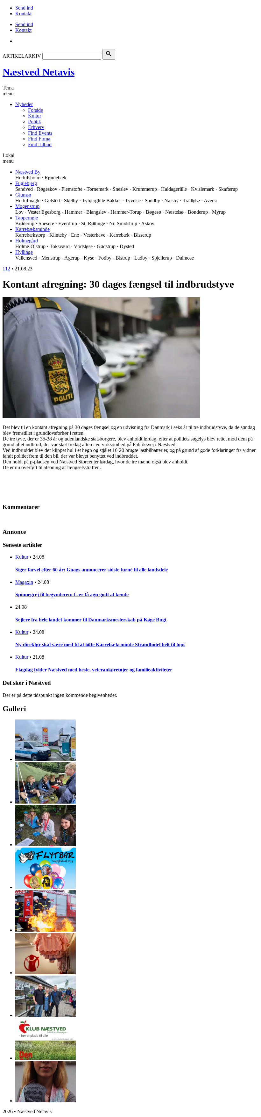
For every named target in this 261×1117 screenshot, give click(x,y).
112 (6, 268)
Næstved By (27, 172)
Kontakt (23, 13)
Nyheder (24, 104)
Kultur (34, 115)
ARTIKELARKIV (22, 56)
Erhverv (36, 127)
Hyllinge (24, 252)
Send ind (24, 8)
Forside (35, 110)
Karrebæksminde (32, 229)
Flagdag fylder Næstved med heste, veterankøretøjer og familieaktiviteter (93, 669)
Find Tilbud (40, 144)
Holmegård (26, 240)
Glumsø (23, 194)
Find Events (40, 133)
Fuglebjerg (26, 183)
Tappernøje (26, 217)
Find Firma (39, 138)
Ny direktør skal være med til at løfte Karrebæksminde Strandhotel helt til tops (100, 644)
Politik (34, 121)
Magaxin (24, 582)
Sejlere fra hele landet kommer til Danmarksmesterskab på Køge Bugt (90, 619)
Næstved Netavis (38, 72)
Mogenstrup (27, 206)
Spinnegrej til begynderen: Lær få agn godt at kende (72, 594)
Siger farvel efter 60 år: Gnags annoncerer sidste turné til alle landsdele (91, 569)
